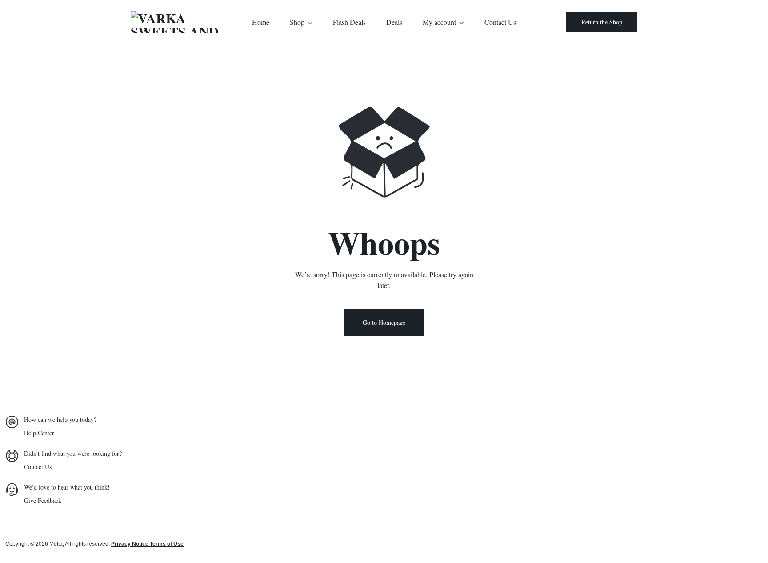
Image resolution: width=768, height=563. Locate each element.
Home (260, 22)
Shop (297, 22)
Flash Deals (349, 22)
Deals (394, 22)
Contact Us (500, 22)
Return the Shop (601, 22)
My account (439, 22)
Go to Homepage (384, 322)
